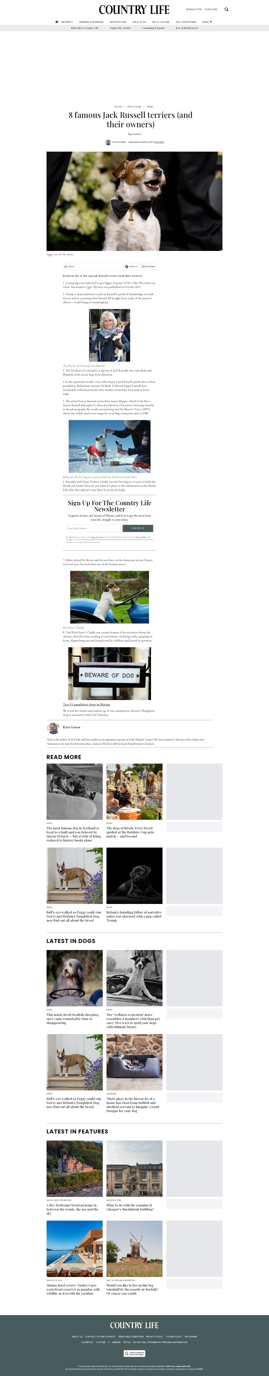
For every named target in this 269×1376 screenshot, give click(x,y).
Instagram (191, 1336)
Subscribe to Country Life (85, 28)
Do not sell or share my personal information (160, 1342)
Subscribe (211, 9)
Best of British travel (187, 28)
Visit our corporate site (178, 1366)
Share (71, 266)
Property (67, 22)
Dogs (150, 106)
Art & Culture (161, 22)
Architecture (118, 22)
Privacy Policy (154, 1336)
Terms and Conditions (131, 1336)
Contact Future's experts (100, 1336)
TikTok (127, 1342)
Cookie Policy (174, 1336)
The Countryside (186, 22)
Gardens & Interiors (91, 22)
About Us (77, 1336)
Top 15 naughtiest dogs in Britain (86, 704)
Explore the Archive (120, 28)
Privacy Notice (141, 537)
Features (159, 142)
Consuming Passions (153, 28)
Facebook (87, 1342)
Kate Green (120, 142)
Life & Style (139, 22)
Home (118, 106)
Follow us (133, 266)
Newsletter (150, 266)
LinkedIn (116, 1342)
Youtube (101, 1342)
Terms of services (97, 537)
